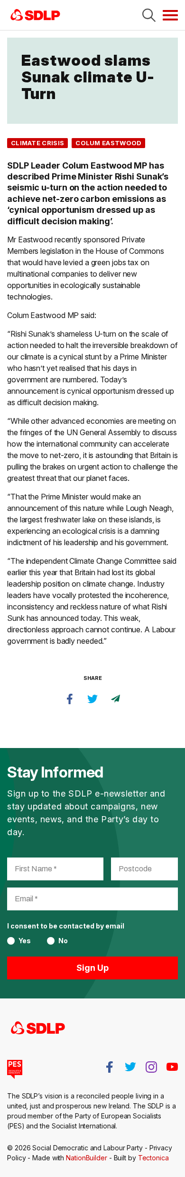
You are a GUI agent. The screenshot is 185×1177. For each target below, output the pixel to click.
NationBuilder (86, 1158)
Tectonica (153, 1158)
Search (149, 15)
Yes (24, 941)
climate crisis (37, 143)
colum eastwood (108, 143)
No (63, 941)
